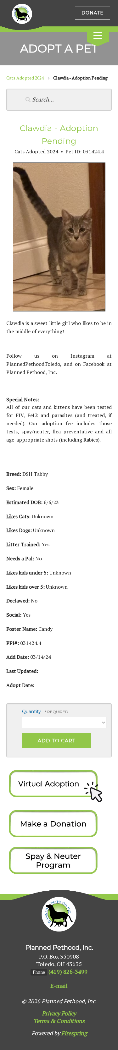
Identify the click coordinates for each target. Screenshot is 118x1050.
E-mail (59, 985)
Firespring (74, 1033)
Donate (92, 13)
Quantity (31, 711)
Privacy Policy (59, 1013)
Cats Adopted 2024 (25, 78)
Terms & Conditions (59, 1021)
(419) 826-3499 (67, 971)
